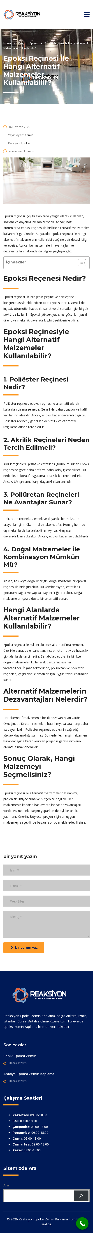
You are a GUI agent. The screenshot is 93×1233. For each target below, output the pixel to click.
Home (7, 43)
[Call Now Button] (82, 1223)
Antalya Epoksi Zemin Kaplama (28, 1074)
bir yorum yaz (26, 948)
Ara (6, 1185)
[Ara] (81, 1195)
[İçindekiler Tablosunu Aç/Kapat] (80, 263)
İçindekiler (16, 262)
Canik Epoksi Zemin (19, 1056)
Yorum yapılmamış (21, 151)
